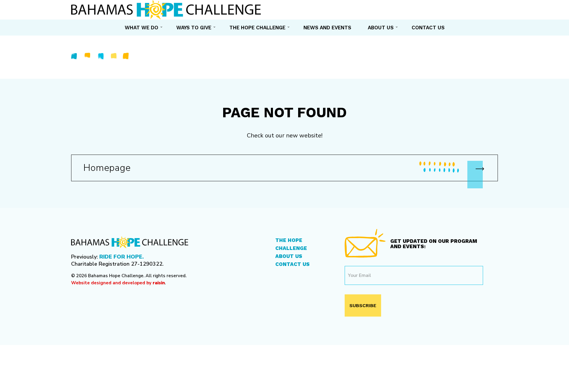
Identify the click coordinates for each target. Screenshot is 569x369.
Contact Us (292, 264)
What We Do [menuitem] (141, 28)
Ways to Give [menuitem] (193, 28)
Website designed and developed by (118, 283)
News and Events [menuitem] (327, 28)
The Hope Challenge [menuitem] (257, 28)
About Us (288, 256)
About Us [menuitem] (381, 28)
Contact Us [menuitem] (428, 28)
